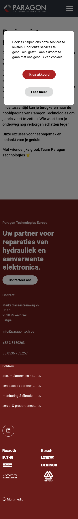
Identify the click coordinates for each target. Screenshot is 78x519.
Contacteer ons (20, 280)
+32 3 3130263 (13, 342)
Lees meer (39, 92)
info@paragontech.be (18, 331)
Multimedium (16, 499)
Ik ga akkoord (39, 74)
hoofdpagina (13, 112)
